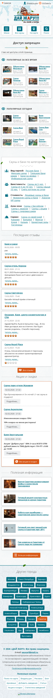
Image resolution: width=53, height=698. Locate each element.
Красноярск (35, 596)
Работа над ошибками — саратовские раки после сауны (33, 513)
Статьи (43, 683)
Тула (32, 624)
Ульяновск (9, 630)
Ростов (10, 619)
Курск (47, 596)
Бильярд (27, 219)
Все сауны (19, 33)
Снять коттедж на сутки (33, 189)
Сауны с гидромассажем (23, 211)
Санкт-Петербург (26, 579)
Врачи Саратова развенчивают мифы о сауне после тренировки (33, 483)
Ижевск (24, 590)
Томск (23, 624)
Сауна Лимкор (16, 79)
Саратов (42, 619)
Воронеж (41, 585)
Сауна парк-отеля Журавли (18, 385)
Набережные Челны (32, 602)
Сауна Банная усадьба (42, 141)
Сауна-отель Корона (15, 265)
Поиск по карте (11, 678)
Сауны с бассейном (33, 206)
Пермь (45, 613)
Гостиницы (16, 224)
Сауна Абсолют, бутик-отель (44, 92)
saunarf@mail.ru (30, 652)
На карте (34, 33)
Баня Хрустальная (45, 116)
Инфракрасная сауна (22, 178)
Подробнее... (12, 401)
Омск (23, 613)
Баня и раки (11, 244)
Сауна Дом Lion (44, 128)
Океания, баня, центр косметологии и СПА (25, 316)
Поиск (46, 33)
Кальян (24, 222)
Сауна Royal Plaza (18, 140)
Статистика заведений (35, 687)
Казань (46, 590)
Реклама (38, 678)
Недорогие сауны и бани (25, 197)
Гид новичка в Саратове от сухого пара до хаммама (31, 543)
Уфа (19, 630)
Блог (47, 678)
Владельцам (32, 3)
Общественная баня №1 (46, 67)
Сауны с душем (39, 208)
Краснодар (21, 596)
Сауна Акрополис (13, 409)
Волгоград (28, 585)
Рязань (20, 619)
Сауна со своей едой (31, 217)
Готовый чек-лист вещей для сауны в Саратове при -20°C (32, 528)
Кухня (14, 222)
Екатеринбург (10, 590)
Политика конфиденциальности (26, 668)
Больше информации (28, 555)
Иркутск (35, 590)
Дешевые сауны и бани (37, 195)
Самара (31, 619)
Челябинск (44, 630)
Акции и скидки (15, 687)
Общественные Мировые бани (20, 68)
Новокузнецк (37, 607)
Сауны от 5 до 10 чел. (22, 186)
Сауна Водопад (17, 116)
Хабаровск (30, 630)
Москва (11, 579)
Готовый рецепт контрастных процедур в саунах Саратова (32, 498)
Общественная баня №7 (46, 79)
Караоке (15, 219)
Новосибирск (11, 613)
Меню (6, 33)
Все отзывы (28, 370)
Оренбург (34, 613)
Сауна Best (18, 128)
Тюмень (41, 624)
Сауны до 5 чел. (36, 184)
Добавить (46, 3)
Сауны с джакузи (19, 208)
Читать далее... (11, 253)
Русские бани (32, 170)
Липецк (15, 602)
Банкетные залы (40, 222)
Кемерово (8, 596)
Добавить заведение (28, 683)
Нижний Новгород (18, 607)
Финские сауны (19, 173)
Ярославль (26, 636)
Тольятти (12, 624)
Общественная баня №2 (20, 91)
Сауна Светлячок (14, 293)
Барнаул (41, 579)
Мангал (39, 219)
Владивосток (14, 585)
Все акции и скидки (28, 461)
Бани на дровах (28, 175)
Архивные (11, 683)
